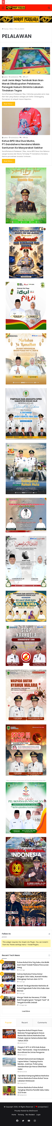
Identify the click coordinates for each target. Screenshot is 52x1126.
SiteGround (33, 1111)
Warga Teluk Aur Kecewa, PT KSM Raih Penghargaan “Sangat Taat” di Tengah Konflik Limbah (33, 1000)
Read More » (8, 104)
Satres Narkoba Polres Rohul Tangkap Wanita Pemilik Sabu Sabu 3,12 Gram (33, 1090)
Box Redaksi (30, 1115)
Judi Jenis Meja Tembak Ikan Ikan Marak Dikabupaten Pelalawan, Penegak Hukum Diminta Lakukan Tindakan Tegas (22, 85)
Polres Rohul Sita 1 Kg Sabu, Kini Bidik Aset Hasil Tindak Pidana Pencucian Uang (33, 965)
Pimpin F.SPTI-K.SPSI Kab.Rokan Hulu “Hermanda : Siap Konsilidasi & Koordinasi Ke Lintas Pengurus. (33, 1050)
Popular (8, 1022)
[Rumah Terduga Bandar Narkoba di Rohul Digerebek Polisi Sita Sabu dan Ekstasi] (8, 989)
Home (5, 29)
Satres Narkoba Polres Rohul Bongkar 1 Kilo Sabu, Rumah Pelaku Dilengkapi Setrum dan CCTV (32, 976)
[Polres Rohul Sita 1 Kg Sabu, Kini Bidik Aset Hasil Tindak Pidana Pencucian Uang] (8, 965)
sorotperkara (43, 1107)
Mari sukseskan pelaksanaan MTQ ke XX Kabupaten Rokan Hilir (26, 780)
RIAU (11, 29)
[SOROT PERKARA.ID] (15, 7)
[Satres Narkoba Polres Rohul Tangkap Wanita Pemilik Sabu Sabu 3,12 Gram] (9, 1090)
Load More (26, 1011)
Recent (25, 1022)
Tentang (21, 1115)
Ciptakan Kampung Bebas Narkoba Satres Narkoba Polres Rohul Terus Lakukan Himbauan (33, 1078)
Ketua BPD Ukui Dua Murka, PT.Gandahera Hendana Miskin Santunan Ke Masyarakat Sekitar (22, 144)
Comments (42, 1022)
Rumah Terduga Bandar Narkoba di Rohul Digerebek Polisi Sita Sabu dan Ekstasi (33, 988)
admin (6, 77)
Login (38, 1115)
